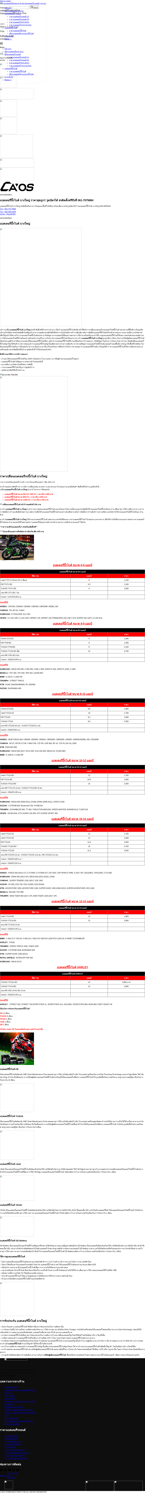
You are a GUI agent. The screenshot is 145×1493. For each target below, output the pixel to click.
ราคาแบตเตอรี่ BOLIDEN (19, 22)
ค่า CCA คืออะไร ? (12, 1418)
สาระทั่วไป (9, 36)
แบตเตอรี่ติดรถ (10, 1399)
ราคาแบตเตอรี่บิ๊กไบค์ (17, 31)
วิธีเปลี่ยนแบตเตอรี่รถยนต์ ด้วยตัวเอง (19, 1410)
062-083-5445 (5, 1476)
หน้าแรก (8, 8)
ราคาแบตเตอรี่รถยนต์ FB (19, 19)
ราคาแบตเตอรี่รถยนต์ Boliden (16, 1458)
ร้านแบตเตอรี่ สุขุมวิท (13, 1444)
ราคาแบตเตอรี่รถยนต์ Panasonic (17, 1453)
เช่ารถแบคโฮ (10, 1447)
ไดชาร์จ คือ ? (10, 1396)
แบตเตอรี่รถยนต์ (11, 1436)
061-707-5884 (13, 1473)
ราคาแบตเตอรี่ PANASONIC (20, 25)
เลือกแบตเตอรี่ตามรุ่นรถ (14, 11)
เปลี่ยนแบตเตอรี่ (11, 1387)
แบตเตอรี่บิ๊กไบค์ (11, 28)
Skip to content (5, 1)
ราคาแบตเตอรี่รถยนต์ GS (19, 17)
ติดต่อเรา (8, 39)
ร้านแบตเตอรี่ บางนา (13, 1441)
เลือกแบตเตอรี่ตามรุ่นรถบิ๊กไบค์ (21, 33)
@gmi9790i (11, 1478)
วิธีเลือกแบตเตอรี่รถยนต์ (14, 1407)
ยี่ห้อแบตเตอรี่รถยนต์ (13, 14)
